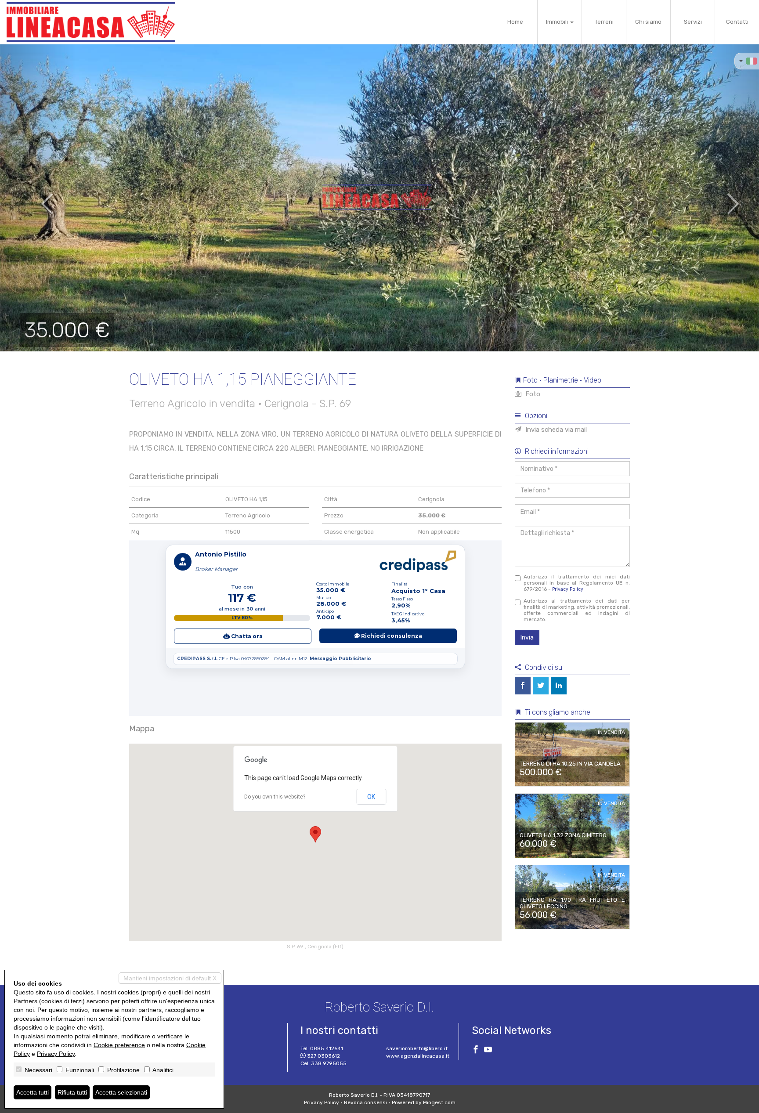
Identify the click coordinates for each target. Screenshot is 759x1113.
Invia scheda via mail (555, 430)
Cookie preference (119, 1044)
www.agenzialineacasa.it (417, 1056)
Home (515, 21)
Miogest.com (439, 1102)
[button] (38, 197)
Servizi (693, 21)
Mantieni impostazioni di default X (170, 978)
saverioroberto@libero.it (417, 1048)
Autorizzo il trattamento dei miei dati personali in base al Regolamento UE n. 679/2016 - (577, 583)
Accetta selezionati (121, 1092)
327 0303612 (323, 1056)
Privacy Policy (567, 589)
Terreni (604, 21)
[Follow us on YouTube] (488, 1050)
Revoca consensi (365, 1102)
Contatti (737, 21)
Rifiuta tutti (72, 1092)
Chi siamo (648, 21)
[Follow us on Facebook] (476, 1050)
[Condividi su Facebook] (523, 685)
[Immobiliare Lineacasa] (90, 22)
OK (371, 796)
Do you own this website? (274, 797)
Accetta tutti (32, 1092)
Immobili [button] (557, 21)
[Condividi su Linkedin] (559, 685)
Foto (532, 394)
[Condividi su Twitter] (541, 685)
